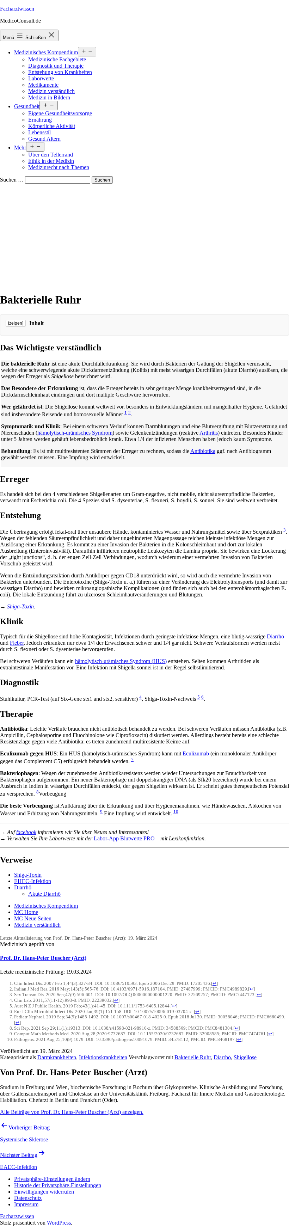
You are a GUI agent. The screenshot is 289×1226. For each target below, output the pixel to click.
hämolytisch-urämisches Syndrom (74, 433)
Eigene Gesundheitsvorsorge (60, 113)
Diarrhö (275, 636)
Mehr (20, 148)
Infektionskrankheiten (103, 1057)
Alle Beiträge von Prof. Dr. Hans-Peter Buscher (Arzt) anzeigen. (71, 1112)
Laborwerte (41, 78)
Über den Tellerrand (50, 155)
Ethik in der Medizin (51, 161)
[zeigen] (15, 323)
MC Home (26, 912)
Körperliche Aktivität (51, 126)
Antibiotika (202, 451)
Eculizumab (196, 753)
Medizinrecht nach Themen (58, 167)
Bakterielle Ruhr (192, 1057)
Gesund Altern (44, 139)
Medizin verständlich (51, 91)
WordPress (59, 1223)
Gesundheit (26, 106)
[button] (52, 1179)
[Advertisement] (144, 236)
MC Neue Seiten (32, 918)
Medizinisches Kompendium (46, 52)
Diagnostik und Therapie (56, 66)
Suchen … (12, 180)
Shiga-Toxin (20, 606)
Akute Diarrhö (44, 894)
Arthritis (208, 433)
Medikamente (43, 85)
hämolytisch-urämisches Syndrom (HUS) (121, 661)
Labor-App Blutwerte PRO (124, 838)
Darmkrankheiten (56, 1057)
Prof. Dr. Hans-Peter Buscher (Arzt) (43, 958)
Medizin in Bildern (49, 97)
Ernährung (40, 120)
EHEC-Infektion (32, 881)
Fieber (17, 643)
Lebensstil (39, 132)
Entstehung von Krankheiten (60, 72)
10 (175, 811)
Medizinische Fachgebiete (57, 59)
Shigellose (245, 1057)
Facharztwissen (17, 9)
